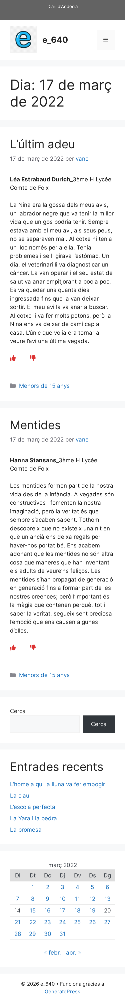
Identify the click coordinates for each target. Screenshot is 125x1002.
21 (18, 922)
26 (92, 922)
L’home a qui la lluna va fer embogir (57, 784)
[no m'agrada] (33, 358)
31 (62, 934)
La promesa (26, 829)
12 (92, 898)
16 (47, 910)
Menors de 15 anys (44, 385)
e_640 (55, 40)
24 (62, 922)
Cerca (18, 711)
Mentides (35, 425)
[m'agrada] (13, 358)
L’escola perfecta (32, 807)
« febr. (52, 952)
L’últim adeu (42, 144)
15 (33, 910)
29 (32, 934)
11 (77, 898)
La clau (19, 795)
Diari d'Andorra (62, 6)
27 (107, 922)
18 (77, 910)
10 (62, 898)
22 (32, 922)
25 (77, 922)
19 (92, 910)
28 (17, 934)
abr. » (73, 952)
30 (47, 934)
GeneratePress (62, 991)
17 (62, 910)
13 (107, 898)
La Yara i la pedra (33, 818)
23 (47, 922)
